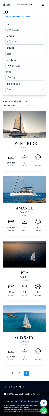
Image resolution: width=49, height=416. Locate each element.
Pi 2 (24, 272)
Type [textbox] (14, 77)
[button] (43, 410)
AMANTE (24, 208)
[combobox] (24, 30)
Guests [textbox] (15, 29)
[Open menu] (43, 5)
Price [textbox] (9, 89)
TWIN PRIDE (24, 143)
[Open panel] (43, 403)
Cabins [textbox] (15, 41)
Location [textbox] (16, 65)
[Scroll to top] (43, 396)
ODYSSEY (24, 337)
